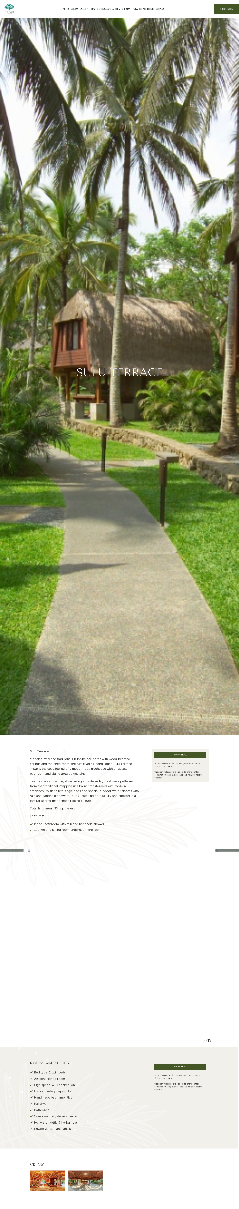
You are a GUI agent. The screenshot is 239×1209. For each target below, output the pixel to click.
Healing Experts (123, 9)
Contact (160, 9)
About (66, 9)
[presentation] (14, 941)
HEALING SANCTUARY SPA (102, 9)
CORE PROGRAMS (78, 9)
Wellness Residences (143, 9)
